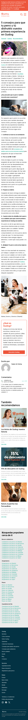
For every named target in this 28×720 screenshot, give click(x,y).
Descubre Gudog (14, 352)
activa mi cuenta (5, 9)
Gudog (3, 65)
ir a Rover (16, 9)
